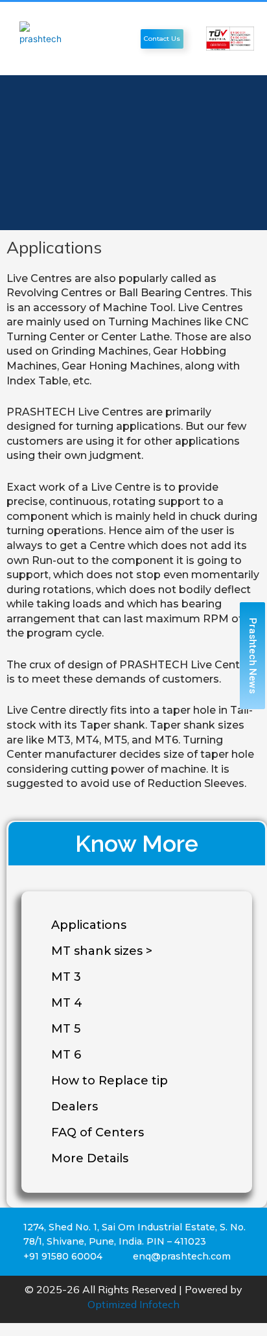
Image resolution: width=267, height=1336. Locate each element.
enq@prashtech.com (182, 1256)
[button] (123, 38)
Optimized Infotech (133, 1304)
